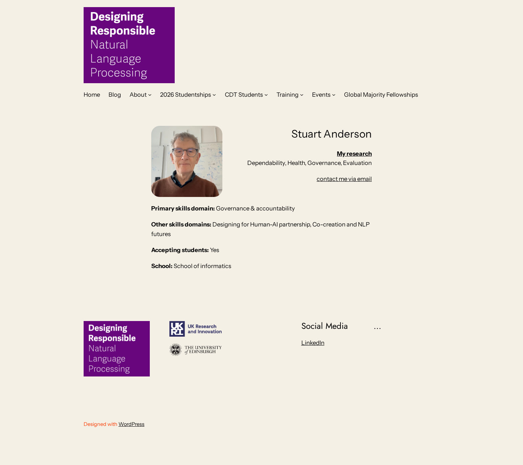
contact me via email (344, 178)
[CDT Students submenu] (266, 94)
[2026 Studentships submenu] (214, 94)
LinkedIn (312, 342)
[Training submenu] (301, 94)
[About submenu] (150, 94)
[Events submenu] (334, 94)
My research (354, 153)
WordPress (131, 424)
